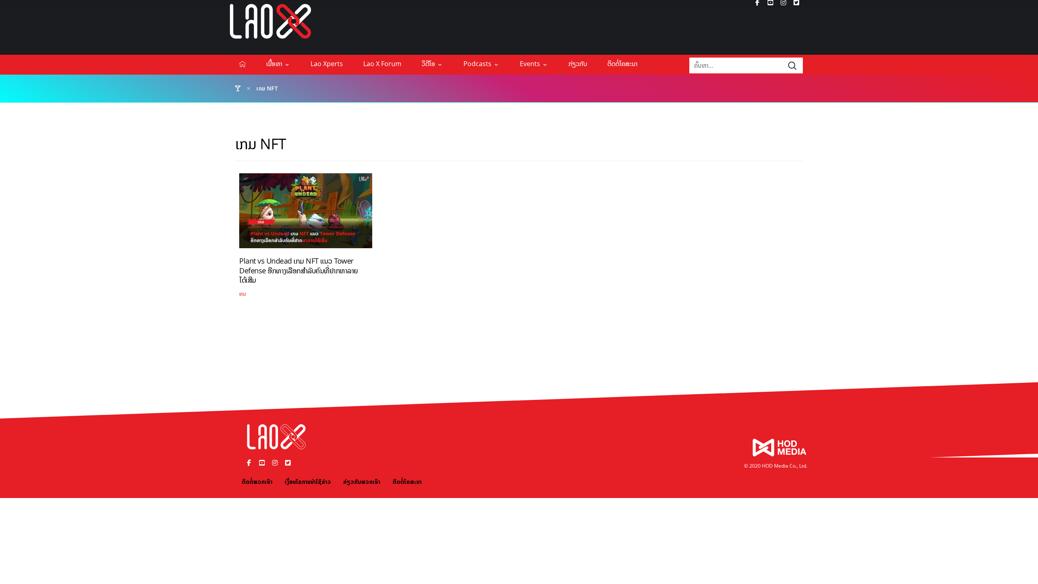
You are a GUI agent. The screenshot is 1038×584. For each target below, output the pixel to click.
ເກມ (242, 293)
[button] (792, 65)
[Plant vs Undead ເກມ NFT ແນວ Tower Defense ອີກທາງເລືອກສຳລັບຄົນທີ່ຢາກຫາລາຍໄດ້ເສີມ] (305, 213)
